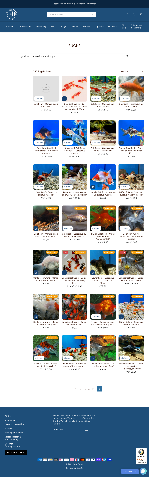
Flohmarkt (113, 26)
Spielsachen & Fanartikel (136, 26)
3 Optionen (39, 187)
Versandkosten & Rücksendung (13, 438)
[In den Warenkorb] (64, 98)
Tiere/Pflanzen (24, 26)
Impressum (10, 420)
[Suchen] (93, 14)
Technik (74, 26)
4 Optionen (96, 98)
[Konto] (128, 14)
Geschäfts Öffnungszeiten (12, 445)
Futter (53, 26)
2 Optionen (39, 98)
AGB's (8, 416)
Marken (9, 26)
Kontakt (8, 428)
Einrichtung (41, 26)
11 (93, 389)
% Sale (124, 26)
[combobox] (74, 56)
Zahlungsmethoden (14, 432)
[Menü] (145, 449)
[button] (134, 471)
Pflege (63, 26)
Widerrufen (16, 452)
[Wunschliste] (134, 14)
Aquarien (99, 26)
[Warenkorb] (141, 14)
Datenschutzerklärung (15, 424)
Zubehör (87, 26)
